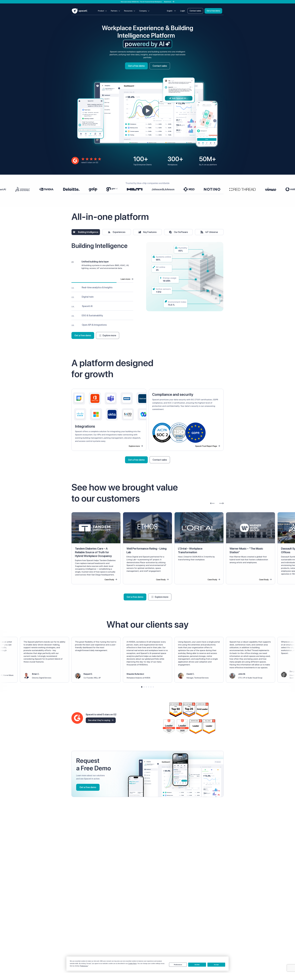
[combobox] (171, 11)
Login (182, 11)
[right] (221, 503)
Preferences (178, 965)
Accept (216, 965)
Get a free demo (213, 11)
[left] (212, 503)
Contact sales (195, 11)
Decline (197, 965)
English (169, 11)
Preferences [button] (84, 966)
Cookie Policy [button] (132, 963)
